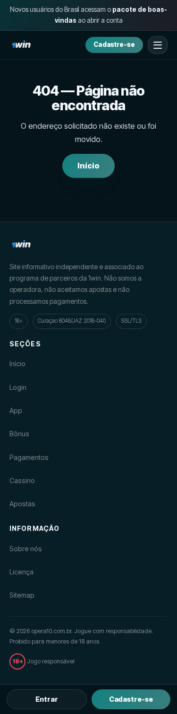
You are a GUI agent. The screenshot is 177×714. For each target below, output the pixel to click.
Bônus (19, 434)
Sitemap (21, 595)
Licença (21, 572)
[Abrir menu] (158, 45)
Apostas (22, 504)
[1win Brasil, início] (21, 45)
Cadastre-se (114, 44)
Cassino (22, 480)
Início (88, 165)
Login (17, 387)
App (15, 410)
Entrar (46, 699)
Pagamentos (29, 457)
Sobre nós (25, 549)
